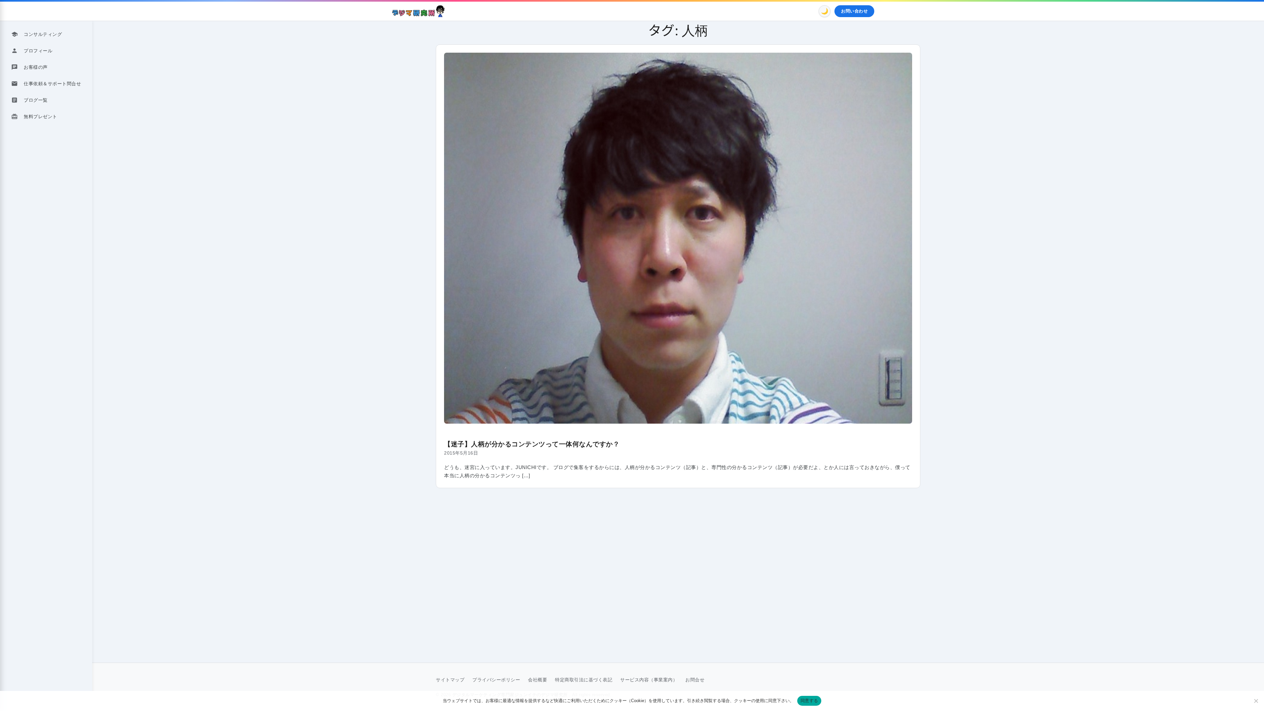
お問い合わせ (854, 11)
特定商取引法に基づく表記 (583, 679)
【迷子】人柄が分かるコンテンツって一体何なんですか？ (531, 444)
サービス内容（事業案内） (648, 679)
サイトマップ (450, 679)
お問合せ (694, 679)
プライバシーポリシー (496, 679)
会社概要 (537, 679)
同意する (809, 700)
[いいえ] (1255, 701)
